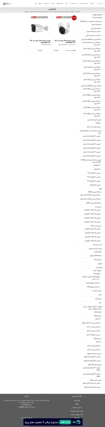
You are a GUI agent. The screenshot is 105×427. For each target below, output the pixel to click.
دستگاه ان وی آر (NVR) (94, 192)
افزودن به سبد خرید (70, 50)
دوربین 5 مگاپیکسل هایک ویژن (91, 148)
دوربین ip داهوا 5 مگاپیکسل (92, 237)
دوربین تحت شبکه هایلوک (94, 354)
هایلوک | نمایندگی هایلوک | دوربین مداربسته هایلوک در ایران (92, 308)
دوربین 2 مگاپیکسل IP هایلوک (92, 357)
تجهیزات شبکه (97, 271)
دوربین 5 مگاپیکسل (95, 185)
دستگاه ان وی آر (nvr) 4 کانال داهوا (90, 195)
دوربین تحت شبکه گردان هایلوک (91, 383)
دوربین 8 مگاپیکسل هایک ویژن (91, 156)
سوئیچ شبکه (97, 274)
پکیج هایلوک (97, 312)
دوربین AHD (97, 260)
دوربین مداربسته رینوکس (95, 249)
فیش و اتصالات (96, 291)
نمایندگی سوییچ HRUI (93, 287)
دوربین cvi (98, 207)
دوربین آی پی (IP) (96, 226)
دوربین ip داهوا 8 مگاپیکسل (92, 241)
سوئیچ (100, 264)
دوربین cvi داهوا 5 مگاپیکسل (92, 218)
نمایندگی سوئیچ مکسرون (92, 283)
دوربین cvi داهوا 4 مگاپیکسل (92, 214)
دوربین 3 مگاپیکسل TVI (93, 181)
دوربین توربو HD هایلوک (94, 365)
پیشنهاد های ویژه (97, 17)
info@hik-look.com (25, 407)
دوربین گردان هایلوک (95, 380)
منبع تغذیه (98, 299)
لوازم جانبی (99, 268)
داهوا (100, 189)
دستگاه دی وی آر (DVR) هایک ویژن (91, 86)
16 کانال (98, 342)
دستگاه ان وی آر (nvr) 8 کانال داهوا (90, 199)
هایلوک (77, 404)
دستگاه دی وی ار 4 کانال (93, 331)
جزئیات (55, 50)
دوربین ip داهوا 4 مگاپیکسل (92, 233)
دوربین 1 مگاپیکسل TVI (93, 173)
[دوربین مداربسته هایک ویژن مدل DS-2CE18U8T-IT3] (39, 26)
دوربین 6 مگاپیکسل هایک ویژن (91, 152)
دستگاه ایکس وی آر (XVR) (93, 203)
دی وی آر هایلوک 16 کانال (93, 335)
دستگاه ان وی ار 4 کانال (93, 350)
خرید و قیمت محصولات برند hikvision (91, 21)
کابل (100, 295)
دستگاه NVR (97, 339)
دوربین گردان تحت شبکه (93, 127)
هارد (100, 303)
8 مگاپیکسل (97, 169)
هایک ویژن (77, 400)
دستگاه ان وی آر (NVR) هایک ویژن (91, 39)
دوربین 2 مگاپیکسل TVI (93, 177)
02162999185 (25, 405)
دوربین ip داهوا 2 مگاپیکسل (92, 229)
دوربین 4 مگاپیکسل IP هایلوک (92, 361)
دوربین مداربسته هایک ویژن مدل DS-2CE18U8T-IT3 (40, 42)
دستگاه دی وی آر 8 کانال (93, 327)
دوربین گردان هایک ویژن (94, 120)
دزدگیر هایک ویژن (96, 28)
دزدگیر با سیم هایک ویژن (93, 31)
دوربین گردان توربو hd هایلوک (92, 387)
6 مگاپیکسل (97, 165)
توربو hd (98, 123)
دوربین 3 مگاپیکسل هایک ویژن (91, 140)
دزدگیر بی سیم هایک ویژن (93, 35)
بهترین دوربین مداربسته (77, 411)
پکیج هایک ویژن (96, 24)
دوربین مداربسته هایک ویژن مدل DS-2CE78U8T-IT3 (65, 42)
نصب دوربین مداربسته (77, 415)
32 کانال (97, 319)
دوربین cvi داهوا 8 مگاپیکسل (92, 222)
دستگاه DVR (97, 316)
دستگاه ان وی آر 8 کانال (93, 346)
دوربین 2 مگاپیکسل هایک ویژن (91, 136)
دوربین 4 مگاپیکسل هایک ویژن (91, 144)
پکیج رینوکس (97, 252)
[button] (35, 3)
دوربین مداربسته (77, 407)
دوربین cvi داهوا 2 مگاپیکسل (92, 210)
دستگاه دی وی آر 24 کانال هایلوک (91, 323)
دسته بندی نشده (97, 245)
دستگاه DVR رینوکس (95, 256)
